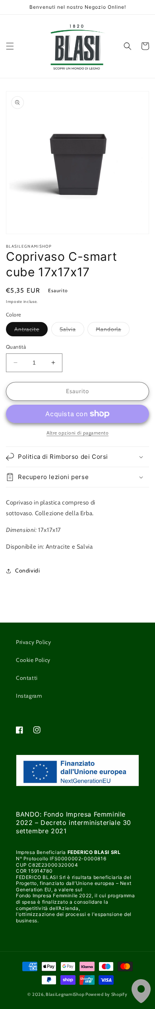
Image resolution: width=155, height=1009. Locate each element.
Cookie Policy (33, 660)
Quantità (16, 346)
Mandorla (113, 330)
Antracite (31, 330)
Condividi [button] (27, 570)
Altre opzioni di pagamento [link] (77, 433)
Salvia (72, 330)
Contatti (27, 677)
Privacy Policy (33, 642)
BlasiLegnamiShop (65, 994)
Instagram (29, 695)
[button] (10, 46)
